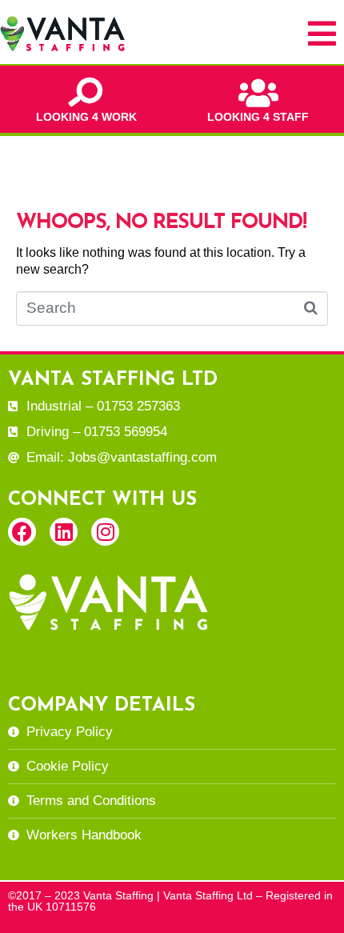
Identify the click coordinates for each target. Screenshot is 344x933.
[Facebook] (22, 532)
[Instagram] (105, 532)
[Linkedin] (64, 532)
